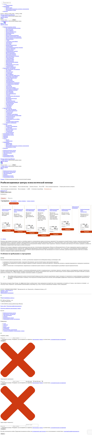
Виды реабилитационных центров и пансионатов (17, 9)
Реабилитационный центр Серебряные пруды (18, 210)
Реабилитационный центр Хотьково (54, 210)
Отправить (3, 340)
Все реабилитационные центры (13, 28)
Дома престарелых (7, 315)
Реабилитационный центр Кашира (66, 210)
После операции (21, 188)
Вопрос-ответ (9, 7)
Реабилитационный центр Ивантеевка (30, 210)
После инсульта (4, 186)
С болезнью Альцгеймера (37, 188)
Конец (4, 239)
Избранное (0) (4, 190)
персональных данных (37, 339)
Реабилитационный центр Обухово (42, 210)
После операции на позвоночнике (9, 188)
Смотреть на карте (14, 203)
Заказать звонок (4, 17)
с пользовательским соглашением (58, 339)
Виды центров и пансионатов (10, 329)
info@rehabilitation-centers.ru (8, 297)
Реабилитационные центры (9, 313)
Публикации (6, 328)
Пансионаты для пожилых (9, 314)
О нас (4, 323)
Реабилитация (9, 5)
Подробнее (8, 230)
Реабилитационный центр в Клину (6, 210)
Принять (2, 433)
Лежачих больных (33, 186)
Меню (2, 23)
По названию (14, 201)
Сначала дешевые (22, 201)
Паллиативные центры (8, 317)
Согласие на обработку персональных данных (13, 330)
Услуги (7, 139)
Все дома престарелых (11, 109)
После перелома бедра (23, 186)
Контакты (5, 11)
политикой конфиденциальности (71, 431)
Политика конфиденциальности (14, 306)
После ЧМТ (41, 186)
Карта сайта (3, 306)
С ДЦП (28, 188)
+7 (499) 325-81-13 (5, 16)
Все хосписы (9, 125)
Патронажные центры (11, 319)
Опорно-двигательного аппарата (67, 186)
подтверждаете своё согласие (39, 431)
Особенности (3, 194)
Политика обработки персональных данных (11, 308)
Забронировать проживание (75, 207)
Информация (6, 6)
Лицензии (5, 324)
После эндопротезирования (52, 186)
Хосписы (5, 316)
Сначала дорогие (30, 201)
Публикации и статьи (11, 10)
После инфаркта (13, 186)
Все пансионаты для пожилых (13, 69)
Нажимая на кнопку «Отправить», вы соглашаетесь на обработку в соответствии (34, 339)
